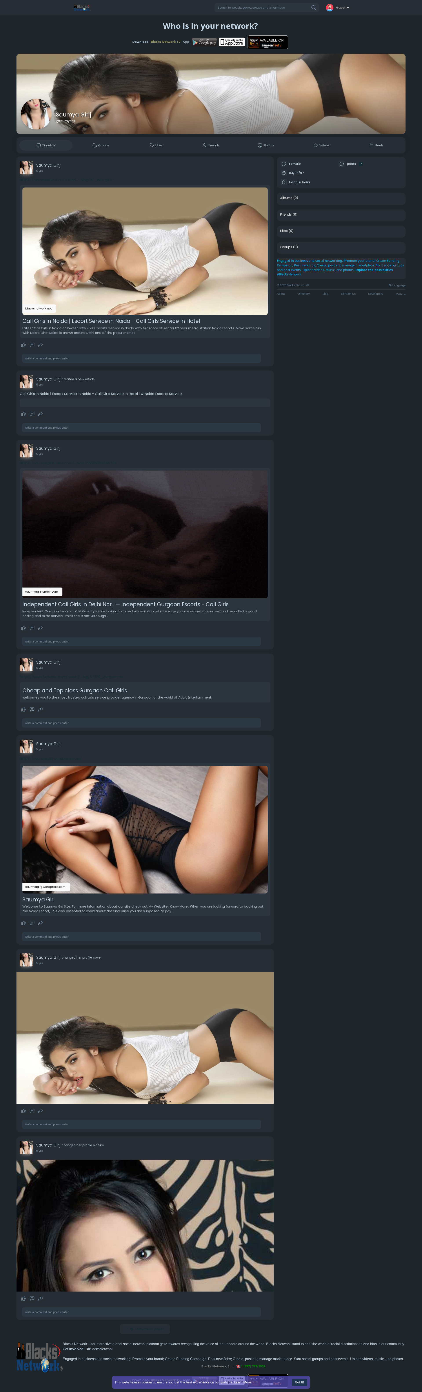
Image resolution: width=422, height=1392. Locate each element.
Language (399, 285)
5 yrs (39, 171)
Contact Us (348, 293)
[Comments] (32, 345)
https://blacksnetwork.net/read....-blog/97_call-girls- (67, 179)
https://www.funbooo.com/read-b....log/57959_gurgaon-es (72, 676)
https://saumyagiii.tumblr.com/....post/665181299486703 (68, 463)
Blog (325, 293)
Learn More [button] (242, 1382)
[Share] (40, 345)
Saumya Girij (73, 114)
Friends (286, 214)
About (281, 293)
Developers (375, 293)
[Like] (32, 345)
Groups (286, 247)
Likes (284, 231)
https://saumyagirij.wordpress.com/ (51, 758)
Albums (286, 198)
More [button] (399, 294)
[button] (267, 7)
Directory (304, 293)
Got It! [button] (299, 1382)
